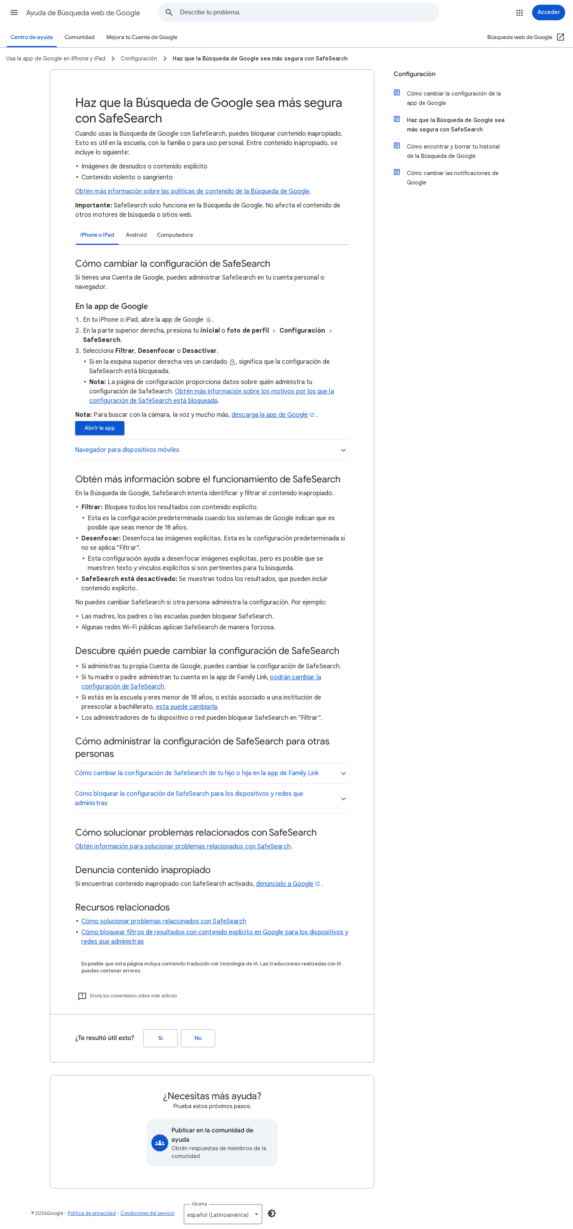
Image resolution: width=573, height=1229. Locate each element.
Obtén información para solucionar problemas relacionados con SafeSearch (183, 846)
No (198, 1038)
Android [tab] (136, 235)
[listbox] (223, 1214)
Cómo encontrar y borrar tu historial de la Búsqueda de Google (453, 151)
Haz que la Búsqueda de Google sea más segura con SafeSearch (455, 125)
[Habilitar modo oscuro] (271, 1213)
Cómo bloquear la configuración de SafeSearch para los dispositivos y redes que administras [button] (189, 798)
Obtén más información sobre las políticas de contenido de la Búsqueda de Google (192, 191)
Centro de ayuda (32, 37)
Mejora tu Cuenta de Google (141, 37)
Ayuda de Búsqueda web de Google (83, 13)
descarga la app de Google (270, 415)
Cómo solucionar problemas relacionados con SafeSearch (163, 921)
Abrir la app (100, 428)
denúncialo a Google (285, 884)
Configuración (414, 74)
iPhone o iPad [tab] (97, 235)
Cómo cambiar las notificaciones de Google (453, 178)
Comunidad (80, 37)
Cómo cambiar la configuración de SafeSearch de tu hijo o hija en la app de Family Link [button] (196, 773)
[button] (14, 12)
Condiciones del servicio (147, 1213)
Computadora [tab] (175, 235)
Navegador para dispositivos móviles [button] (127, 450)
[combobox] (309, 12)
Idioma (199, 1204)
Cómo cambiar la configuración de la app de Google (454, 98)
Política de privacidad (92, 1213)
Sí (160, 1038)
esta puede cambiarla (186, 707)
